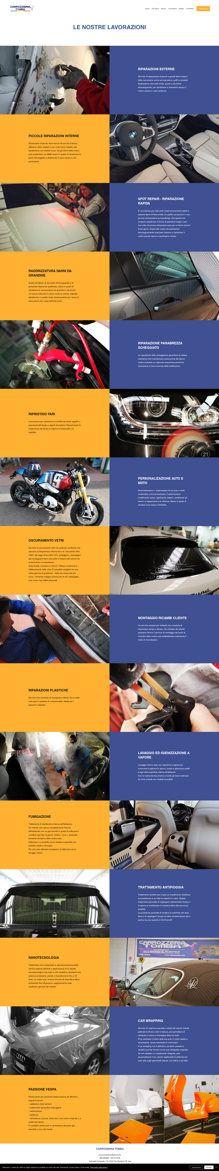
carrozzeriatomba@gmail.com (109, 1155)
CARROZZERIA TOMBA (110, 1148)
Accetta (209, 1167)
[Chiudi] (216, 1167)
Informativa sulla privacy (99, 1167)
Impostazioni (196, 1167)
